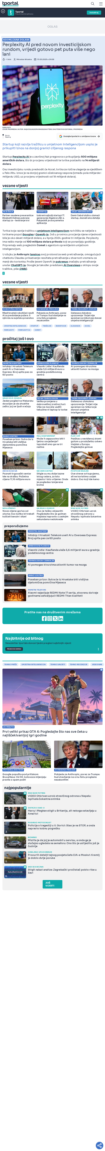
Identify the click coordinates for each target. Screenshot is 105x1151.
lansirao (35, 254)
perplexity (9, 330)
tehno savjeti (57, 664)
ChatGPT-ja (18, 265)
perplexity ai (24, 330)
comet (38, 330)
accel (87, 326)
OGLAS (52, 26)
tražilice (47, 326)
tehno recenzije (78, 664)
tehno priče (10, 664)
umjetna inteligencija (15, 326)
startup (34, 326)
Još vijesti (49, 884)
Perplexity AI (21, 156)
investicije (61, 326)
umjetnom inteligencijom (53, 230)
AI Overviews (71, 265)
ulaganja (75, 326)
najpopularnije (17, 788)
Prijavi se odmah (14, 649)
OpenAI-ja (42, 234)
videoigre (97, 664)
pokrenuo (62, 261)
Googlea (28, 234)
